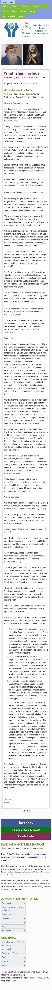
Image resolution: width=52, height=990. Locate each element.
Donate (36, 6)
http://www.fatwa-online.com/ (16, 103)
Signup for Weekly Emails (26, 830)
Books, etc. (24, 6)
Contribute (26, 836)
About (5, 6)
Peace (6, 802)
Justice (5, 961)
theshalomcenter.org (32, 972)
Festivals (6, 918)
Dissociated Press (10, 953)
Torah (23, 11)
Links (45, 6)
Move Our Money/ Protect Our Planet (13, 943)
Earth (4, 957)
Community (7, 903)
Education (6, 914)
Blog (14, 6)
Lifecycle (6, 922)
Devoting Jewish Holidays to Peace (13, 908)
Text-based (6, 930)
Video (32, 11)
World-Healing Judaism (13, 16)
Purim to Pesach (10, 11)
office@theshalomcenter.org (13, 975)
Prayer (5, 926)
